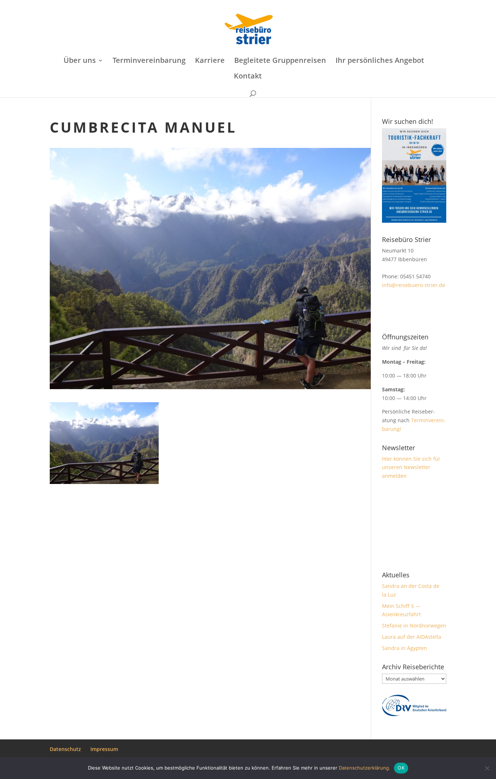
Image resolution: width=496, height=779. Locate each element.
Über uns (80, 61)
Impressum (104, 749)
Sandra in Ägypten (404, 648)
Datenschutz (65, 749)
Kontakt (248, 77)
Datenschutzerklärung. (364, 768)
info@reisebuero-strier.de (413, 285)
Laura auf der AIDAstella (411, 636)
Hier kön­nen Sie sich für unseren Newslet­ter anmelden (411, 467)
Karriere (210, 61)
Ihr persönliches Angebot (380, 61)
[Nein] (487, 768)
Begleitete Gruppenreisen (280, 61)
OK (401, 768)
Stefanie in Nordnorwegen (414, 625)
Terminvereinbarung (149, 61)
